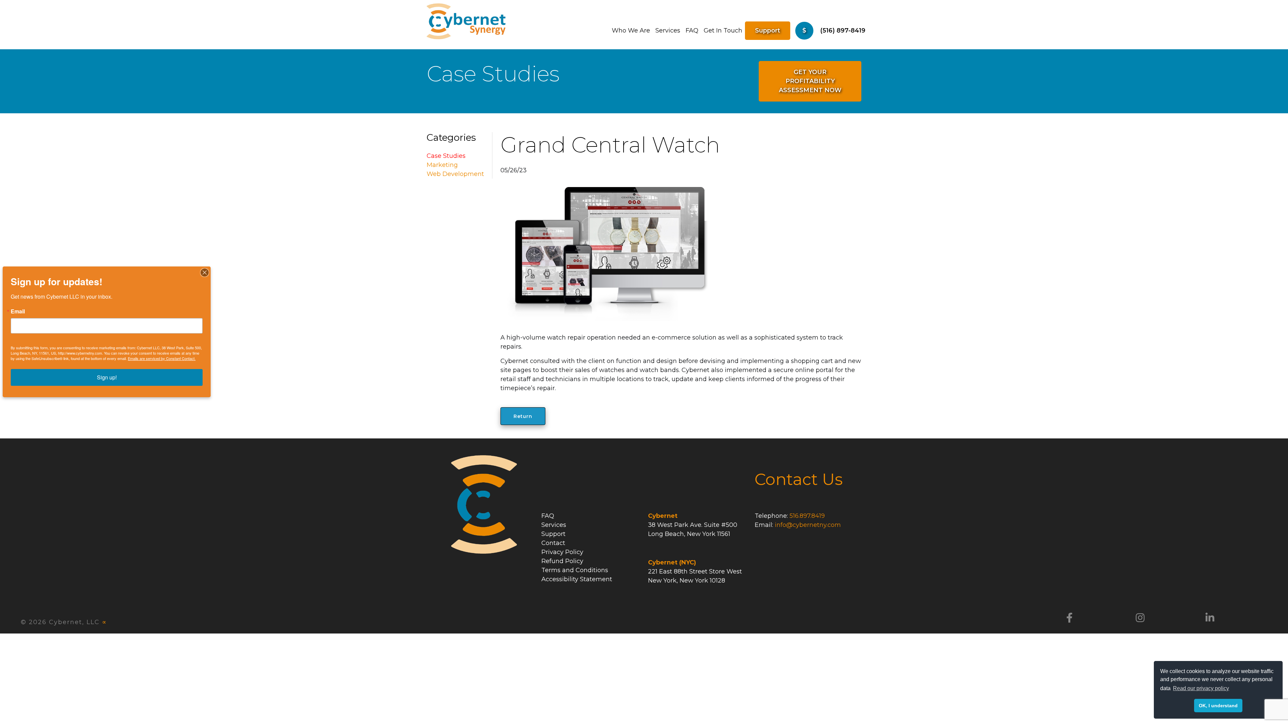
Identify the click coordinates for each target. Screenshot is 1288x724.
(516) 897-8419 (842, 30)
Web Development (455, 174)
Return (523, 416)
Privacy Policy (562, 552)
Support (767, 30)
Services (667, 30)
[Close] (205, 272)
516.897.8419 (807, 516)
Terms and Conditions (574, 570)
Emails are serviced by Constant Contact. (162, 358)
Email (18, 311)
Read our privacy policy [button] (1201, 688)
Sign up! (107, 377)
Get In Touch (723, 30)
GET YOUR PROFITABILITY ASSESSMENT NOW (810, 81)
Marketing (442, 165)
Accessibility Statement (576, 579)
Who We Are (631, 30)
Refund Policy (562, 561)
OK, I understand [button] (1218, 705)
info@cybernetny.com (808, 525)
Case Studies (446, 156)
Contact (553, 543)
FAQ (692, 30)
